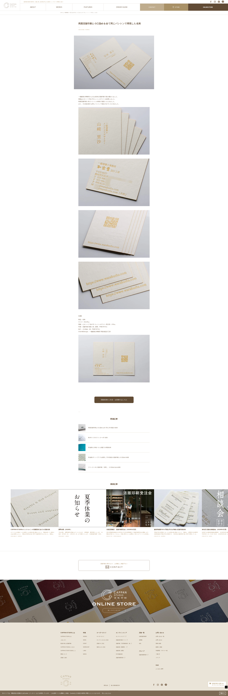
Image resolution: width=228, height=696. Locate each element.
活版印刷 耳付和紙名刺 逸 (123, 643)
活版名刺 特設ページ (121, 640)
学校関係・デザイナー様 (161, 650)
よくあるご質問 (159, 669)
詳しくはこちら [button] (106, 693)
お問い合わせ (159, 640)
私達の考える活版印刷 (66, 643)
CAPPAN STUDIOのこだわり (68, 647)
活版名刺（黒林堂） (121, 647)
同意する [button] (222, 693)
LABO (84, 650)
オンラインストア (114, 610)
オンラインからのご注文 (102, 640)
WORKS (59, 7)
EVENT (85, 643)
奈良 (140, 643)
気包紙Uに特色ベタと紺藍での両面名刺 (99, 447)
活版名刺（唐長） (120, 650)
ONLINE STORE (208, 7)
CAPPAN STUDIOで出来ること (68, 650)
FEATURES (88, 7)
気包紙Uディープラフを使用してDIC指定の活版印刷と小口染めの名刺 (108, 457)
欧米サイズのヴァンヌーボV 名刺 (97, 437)
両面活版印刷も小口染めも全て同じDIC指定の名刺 (103, 427)
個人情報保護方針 (115, 685)
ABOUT (33, 7)
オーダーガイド (100, 636)
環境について (64, 654)
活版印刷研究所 (119, 657)
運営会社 (106, 685)
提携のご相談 (159, 647)
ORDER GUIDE (122, 7)
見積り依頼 (158, 643)
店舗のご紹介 (64, 657)
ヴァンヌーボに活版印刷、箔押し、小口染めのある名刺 (104, 467)
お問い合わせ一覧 (160, 636)
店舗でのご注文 (100, 643)
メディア (158, 657)
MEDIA (84, 654)
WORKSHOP (86, 647)
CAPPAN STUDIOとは (66, 636)
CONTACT (152, 7)
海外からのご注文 (101, 647)
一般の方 (158, 654)
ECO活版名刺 (119, 654)
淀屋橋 (140, 640)
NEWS (84, 640)
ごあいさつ (63, 640)
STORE (177, 7)
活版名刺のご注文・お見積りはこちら (114, 400)
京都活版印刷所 (143, 636)
